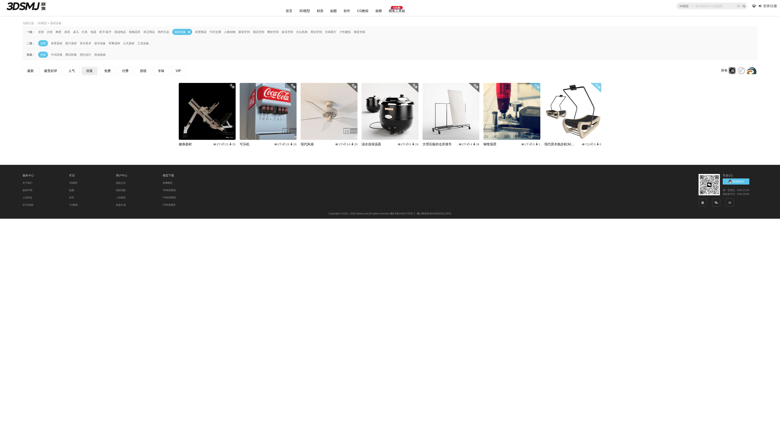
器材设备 (180, 32)
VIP (178, 71)
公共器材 (128, 43)
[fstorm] (751, 70)
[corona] (732, 70)
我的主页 (121, 182)
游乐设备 (100, 43)
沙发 (50, 32)
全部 (41, 32)
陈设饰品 (120, 32)
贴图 (333, 11)
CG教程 (362, 11)
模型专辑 (359, 32)
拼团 (143, 71)
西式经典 (71, 54)
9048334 (737, 181)
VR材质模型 (169, 190)
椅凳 (58, 32)
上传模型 (121, 197)
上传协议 (27, 197)
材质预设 (201, 32)
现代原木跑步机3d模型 (560, 144)
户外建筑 (345, 32)
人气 (71, 71)
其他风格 (100, 54)
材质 (320, 11)
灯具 (85, 32)
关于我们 (27, 182)
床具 (67, 32)
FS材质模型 (169, 204)
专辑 (161, 71)
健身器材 (185, 144)
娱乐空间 (287, 32)
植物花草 (134, 32)
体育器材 (56, 43)
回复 (89, 71)
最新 (30, 71)
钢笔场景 (489, 144)
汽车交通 (215, 32)
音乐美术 (85, 43)
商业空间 (316, 32)
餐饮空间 (273, 32)
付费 (125, 71)
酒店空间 (258, 32)
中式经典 (56, 54)
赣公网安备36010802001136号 (434, 213)
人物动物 (229, 32)
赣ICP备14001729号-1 (402, 213)
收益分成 (121, 204)
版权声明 (27, 190)
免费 (107, 71)
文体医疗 (330, 32)
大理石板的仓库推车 (437, 144)
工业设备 (143, 43)
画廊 (378, 11)
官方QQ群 (28, 204)
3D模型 (304, 11)
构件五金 (163, 32)
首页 (289, 11)
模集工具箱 (397, 11)
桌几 (76, 32)
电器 (93, 32)
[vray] (741, 70)
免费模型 (167, 182)
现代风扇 (307, 144)
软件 (347, 11)
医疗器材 (71, 43)
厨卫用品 (149, 32)
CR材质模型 (169, 197)
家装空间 (244, 32)
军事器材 (114, 43)
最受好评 (50, 71)
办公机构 (302, 32)
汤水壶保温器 (371, 144)
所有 (724, 70)
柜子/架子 (105, 32)
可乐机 (244, 144)
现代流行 (85, 54)
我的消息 (121, 190)
